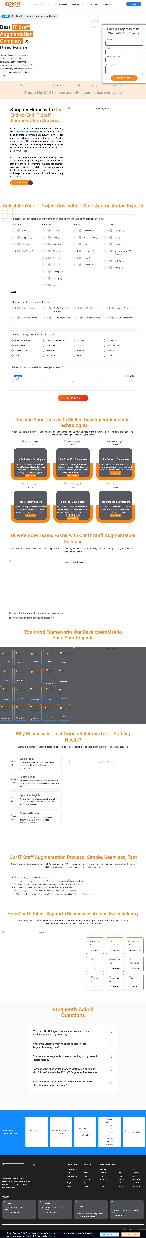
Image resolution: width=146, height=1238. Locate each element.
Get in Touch (124, 78)
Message (110, 65)
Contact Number (113, 56)
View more (52, 1236)
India (117, 1205)
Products (63, 4)
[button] (21, 182)
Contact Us (106, 4)
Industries (37, 4)
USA (9, 1203)
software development (27, 131)
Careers (89, 4)
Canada (47, 1203)
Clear (13, 291)
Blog (97, 4)
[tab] (67, 1033)
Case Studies (77, 4)
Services (50, 4)
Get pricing (73, 398)
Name (108, 40)
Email (108, 48)
